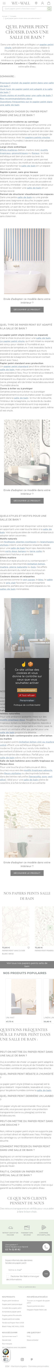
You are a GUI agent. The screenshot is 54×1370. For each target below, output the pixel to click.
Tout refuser (28, 695)
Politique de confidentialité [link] (27, 705)
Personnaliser (27, 700)
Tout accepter (28, 690)
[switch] (5, 1359)
